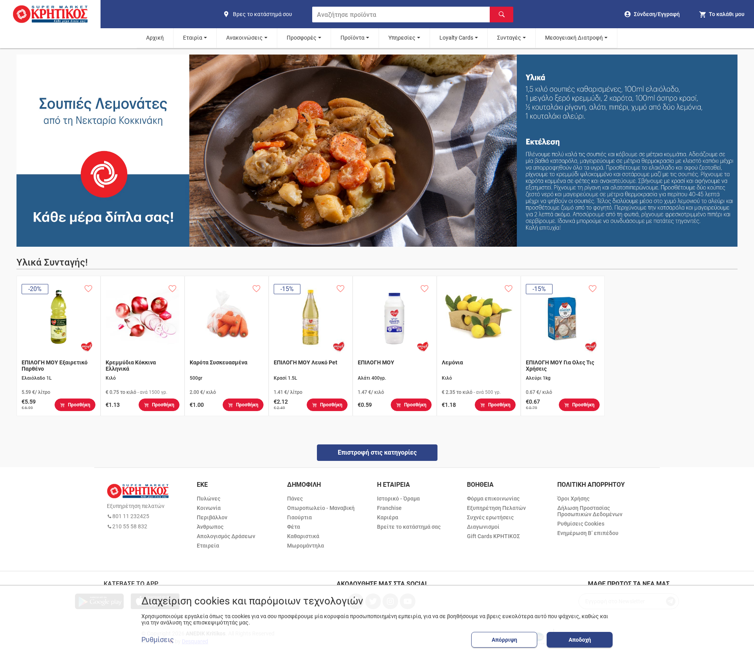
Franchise (389, 508)
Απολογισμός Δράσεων (226, 536)
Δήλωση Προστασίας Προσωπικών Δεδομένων (589, 511)
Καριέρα (387, 517)
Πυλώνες (208, 498)
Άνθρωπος (210, 527)
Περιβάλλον (212, 517)
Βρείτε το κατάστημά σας (409, 527)
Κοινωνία (209, 508)
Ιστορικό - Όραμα (398, 498)
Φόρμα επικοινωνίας (493, 498)
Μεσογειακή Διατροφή (574, 38)
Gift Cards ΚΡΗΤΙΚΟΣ (493, 536)
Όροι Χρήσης (573, 498)
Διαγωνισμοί (483, 527)
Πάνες (295, 498)
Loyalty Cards (456, 38)
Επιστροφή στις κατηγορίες (377, 452)
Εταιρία (192, 38)
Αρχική (155, 38)
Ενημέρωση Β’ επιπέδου (588, 533)
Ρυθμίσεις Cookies (580, 524)
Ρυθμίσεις (157, 640)
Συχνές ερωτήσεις (490, 517)
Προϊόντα (352, 38)
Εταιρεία (208, 545)
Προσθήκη (79, 405)
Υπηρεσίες (401, 38)
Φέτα (293, 527)
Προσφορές (302, 38)
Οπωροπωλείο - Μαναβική (321, 508)
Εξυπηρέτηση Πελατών (496, 508)
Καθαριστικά (303, 536)
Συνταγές (509, 38)
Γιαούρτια (299, 517)
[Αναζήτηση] (501, 14)
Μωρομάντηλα (305, 545)
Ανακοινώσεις (244, 38)
